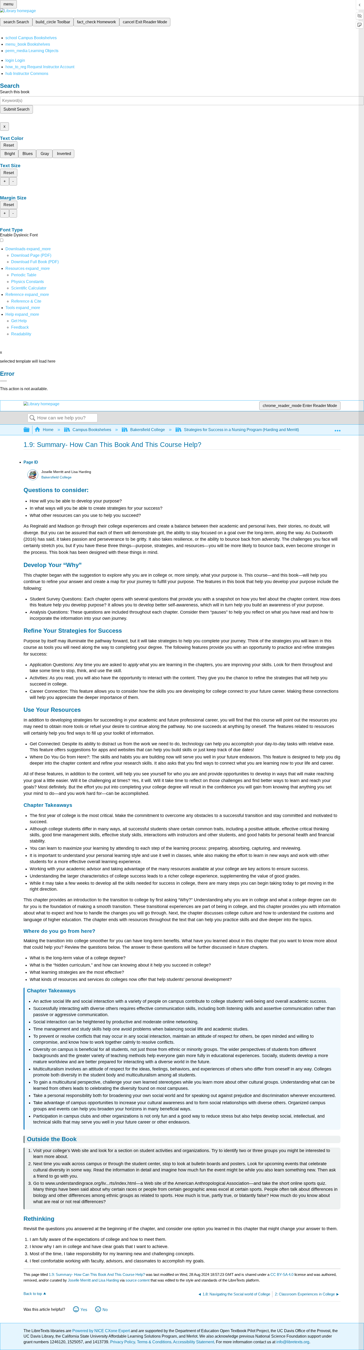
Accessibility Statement (193, 1342)
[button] (20, 327)
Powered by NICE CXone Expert (101, 1331)
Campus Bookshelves (92, 430)
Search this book (14, 92)
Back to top (33, 1293)
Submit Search (16, 109)
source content (138, 1280)
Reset (8, 145)
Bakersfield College (147, 430)
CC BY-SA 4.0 (281, 1274)
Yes (83, 1310)
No (105, 1310)
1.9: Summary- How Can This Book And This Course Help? (97, 1274)
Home (48, 430)
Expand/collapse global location (337, 428)
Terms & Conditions (154, 1342)
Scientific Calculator (28, 288)
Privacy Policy (122, 1342)
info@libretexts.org (292, 1342)
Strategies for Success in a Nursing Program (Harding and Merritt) (241, 430)
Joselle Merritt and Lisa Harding (93, 1280)
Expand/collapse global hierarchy (29, 430)
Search (32, 418)
